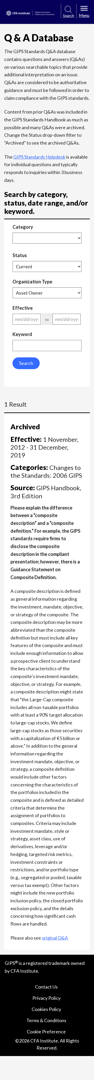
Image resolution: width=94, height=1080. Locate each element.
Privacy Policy (46, 998)
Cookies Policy (46, 1009)
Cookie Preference (46, 1031)
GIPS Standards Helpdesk (39, 157)
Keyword (22, 334)
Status (20, 255)
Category (23, 227)
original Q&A (55, 938)
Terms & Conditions (46, 1020)
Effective (23, 308)
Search (26, 363)
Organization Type (32, 281)
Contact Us (46, 987)
